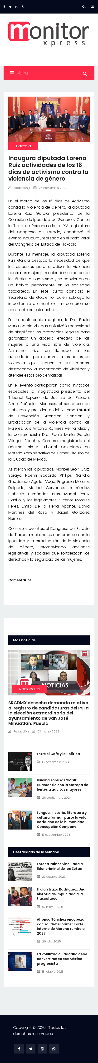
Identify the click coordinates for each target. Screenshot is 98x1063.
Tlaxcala (23, 146)
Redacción (21, 731)
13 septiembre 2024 (56, 835)
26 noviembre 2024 (53, 188)
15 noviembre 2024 (55, 762)
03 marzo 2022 (48, 731)
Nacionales (29, 689)
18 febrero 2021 (52, 972)
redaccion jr (22, 188)
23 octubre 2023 (54, 877)
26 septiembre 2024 (57, 798)
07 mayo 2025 (52, 907)
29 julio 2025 (51, 941)
